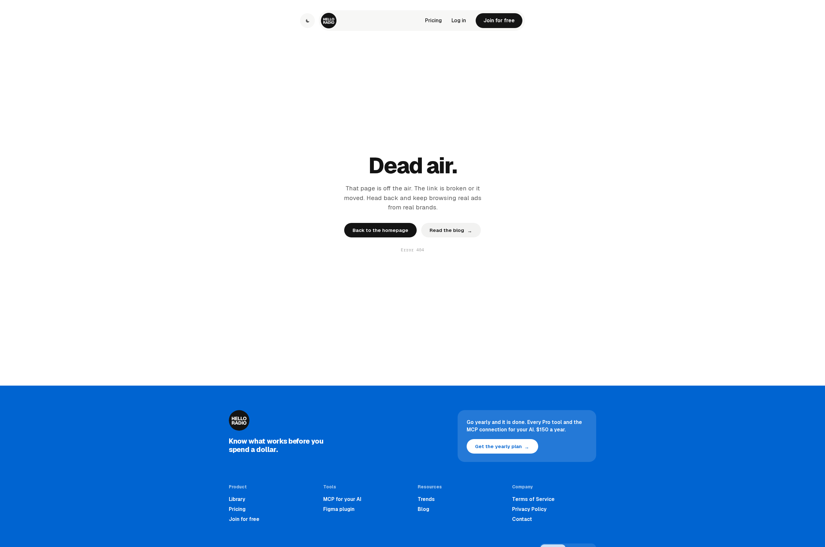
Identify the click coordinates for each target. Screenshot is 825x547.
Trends (426, 499)
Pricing (433, 20)
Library (237, 499)
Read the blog (451, 230)
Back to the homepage (380, 230)
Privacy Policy (529, 509)
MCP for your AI (342, 499)
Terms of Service (533, 499)
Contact (522, 519)
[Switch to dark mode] (307, 20)
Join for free (499, 20)
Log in (458, 20)
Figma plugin (338, 509)
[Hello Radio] (328, 20)
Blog (423, 509)
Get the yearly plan (502, 446)
